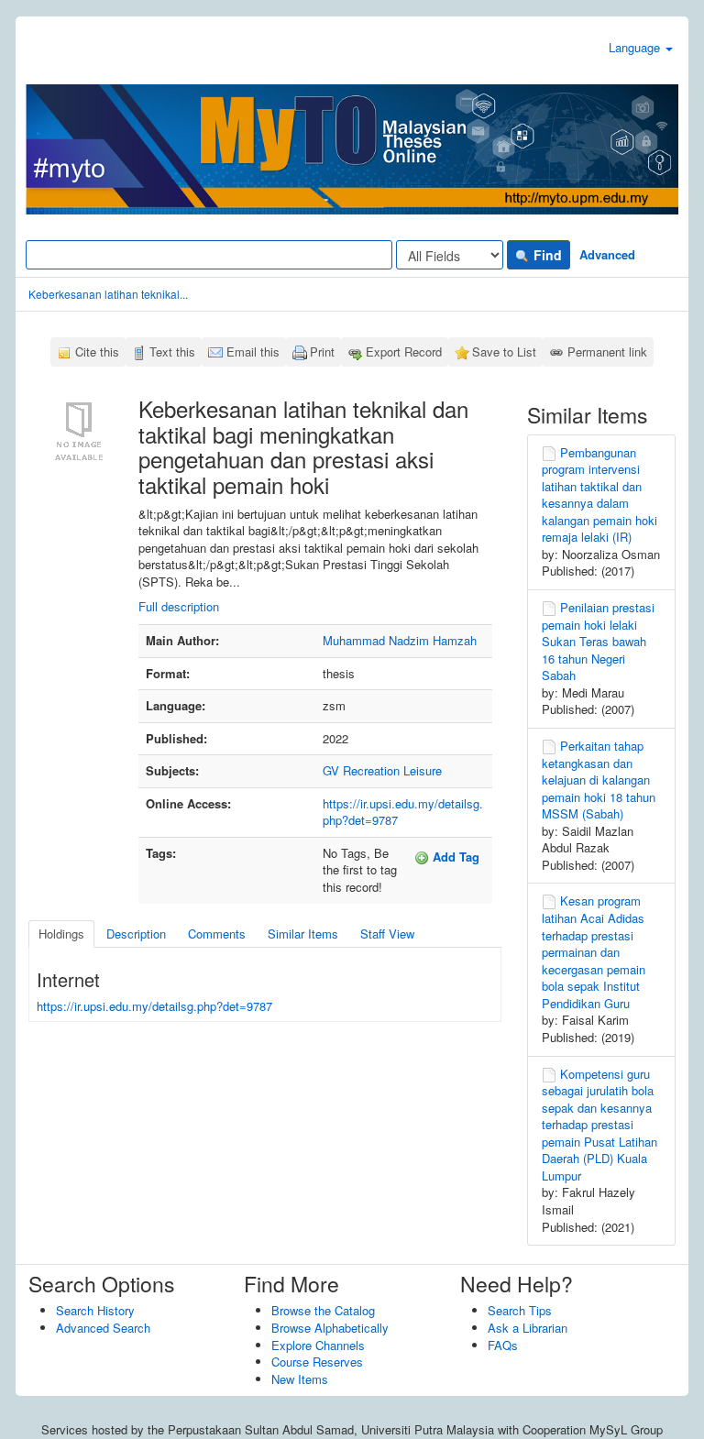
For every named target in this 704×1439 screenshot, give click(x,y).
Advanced (607, 254)
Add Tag (454, 856)
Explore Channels (318, 1345)
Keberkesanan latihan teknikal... (108, 294)
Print (322, 351)
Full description (178, 606)
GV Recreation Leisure (382, 770)
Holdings (61, 933)
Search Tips (520, 1310)
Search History (95, 1310)
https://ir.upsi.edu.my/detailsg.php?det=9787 (403, 812)
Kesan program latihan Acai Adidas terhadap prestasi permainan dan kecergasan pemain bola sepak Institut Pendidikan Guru (593, 951)
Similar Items (303, 933)
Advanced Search (103, 1327)
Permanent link (607, 351)
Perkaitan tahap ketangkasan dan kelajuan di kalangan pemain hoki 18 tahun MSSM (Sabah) (598, 779)
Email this (253, 351)
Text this (172, 351)
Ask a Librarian (527, 1327)
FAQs (503, 1345)
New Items (299, 1379)
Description (136, 933)
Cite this (97, 351)
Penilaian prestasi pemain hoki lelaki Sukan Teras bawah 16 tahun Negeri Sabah (598, 641)
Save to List (504, 351)
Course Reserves (317, 1361)
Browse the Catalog (323, 1310)
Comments (217, 933)
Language (636, 47)
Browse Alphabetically (330, 1327)
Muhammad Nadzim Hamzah (400, 640)
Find (546, 255)
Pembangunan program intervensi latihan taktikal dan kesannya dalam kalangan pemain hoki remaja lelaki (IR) (599, 495)
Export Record (404, 351)
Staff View (387, 933)
